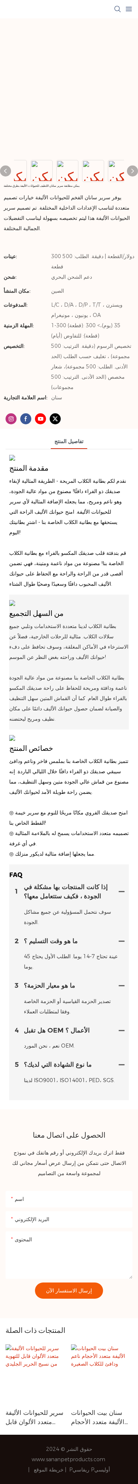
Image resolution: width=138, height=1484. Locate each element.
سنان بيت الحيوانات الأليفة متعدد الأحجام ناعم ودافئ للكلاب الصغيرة (97, 1418)
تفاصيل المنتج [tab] (69, 441)
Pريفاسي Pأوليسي (90, 1469)
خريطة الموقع (49, 1469)
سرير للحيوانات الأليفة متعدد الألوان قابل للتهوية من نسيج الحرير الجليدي (36, 1418)
